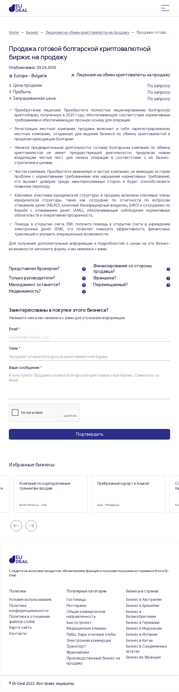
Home (14, 32)
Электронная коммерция (88, 640)
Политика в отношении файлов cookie (29, 619)
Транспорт (76, 646)
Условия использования (30, 599)
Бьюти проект (79, 622)
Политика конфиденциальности (28, 608)
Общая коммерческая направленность (85, 614)
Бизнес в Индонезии (144, 628)
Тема (14, 348)
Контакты (18, 633)
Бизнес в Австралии (144, 599)
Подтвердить (89, 434)
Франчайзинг (78, 652)
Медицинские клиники (86, 628)
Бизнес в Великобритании (141, 614)
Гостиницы (76, 599)
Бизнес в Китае (139, 640)
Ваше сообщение (25, 367)
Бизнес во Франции (143, 657)
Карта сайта (20, 627)
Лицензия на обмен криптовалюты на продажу (87, 32)
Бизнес (32, 32)
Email (14, 329)
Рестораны (76, 605)
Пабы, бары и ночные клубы (91, 634)
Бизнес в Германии (142, 622)
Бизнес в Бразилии (142, 605)
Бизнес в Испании (141, 634)
